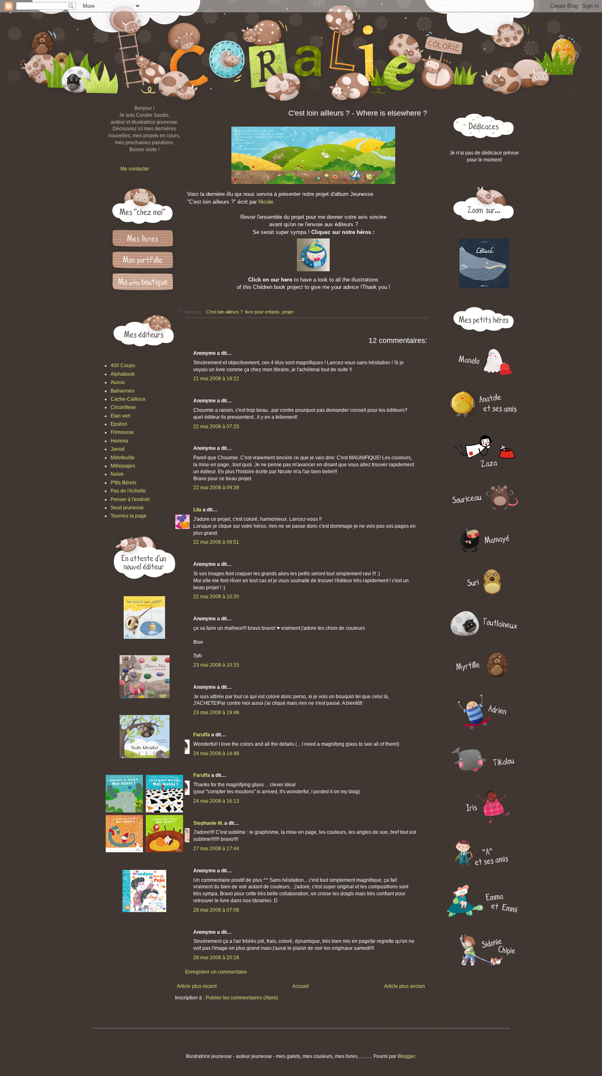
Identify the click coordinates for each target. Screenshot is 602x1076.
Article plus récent (197, 986)
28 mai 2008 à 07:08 (216, 910)
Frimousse (122, 432)
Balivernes (122, 391)
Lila (197, 510)
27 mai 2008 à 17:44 (216, 848)
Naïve (117, 474)
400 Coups (123, 365)
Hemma (119, 441)
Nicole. (266, 202)
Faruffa (201, 735)
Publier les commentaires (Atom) (242, 998)
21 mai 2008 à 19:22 (216, 378)
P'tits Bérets (123, 483)
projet (287, 311)
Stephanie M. (208, 823)
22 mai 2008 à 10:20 (216, 596)
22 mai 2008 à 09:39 (216, 487)
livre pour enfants (262, 311)
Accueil (300, 986)
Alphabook (123, 374)
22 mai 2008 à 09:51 (216, 542)
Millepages (123, 466)
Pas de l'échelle (128, 491)
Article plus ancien (404, 986)
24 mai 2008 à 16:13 (216, 801)
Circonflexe (123, 407)
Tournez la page (129, 516)
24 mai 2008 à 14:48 (216, 753)
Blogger (406, 1056)
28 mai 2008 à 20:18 (216, 957)
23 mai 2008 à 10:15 (216, 665)
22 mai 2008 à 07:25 (216, 426)
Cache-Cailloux (128, 399)
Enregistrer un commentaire (216, 972)
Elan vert (120, 416)
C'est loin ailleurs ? (224, 311)
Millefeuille (123, 458)
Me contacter (134, 169)
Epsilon (119, 424)
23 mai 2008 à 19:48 (216, 712)
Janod (117, 449)
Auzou (118, 382)
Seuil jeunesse (127, 508)
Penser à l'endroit (130, 499)
